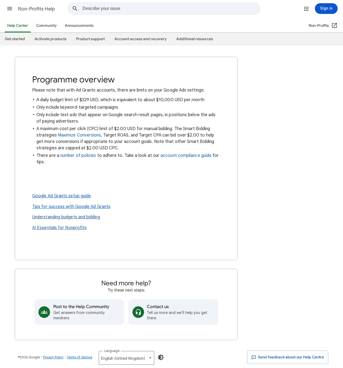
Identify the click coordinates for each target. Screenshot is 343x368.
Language (112, 351)
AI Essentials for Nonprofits (59, 227)
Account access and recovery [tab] (140, 39)
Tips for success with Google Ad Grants (71, 206)
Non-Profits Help (36, 9)
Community (46, 25)
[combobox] (171, 8)
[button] (9, 8)
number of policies (78, 155)
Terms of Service (79, 357)
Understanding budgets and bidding (66, 217)
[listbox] (126, 358)
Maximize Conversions (79, 135)
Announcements (79, 25)
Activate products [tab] (50, 39)
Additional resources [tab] (194, 39)
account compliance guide (186, 155)
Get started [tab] (15, 39)
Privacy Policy (53, 357)
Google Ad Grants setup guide (61, 196)
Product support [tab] (90, 39)
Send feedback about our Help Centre (290, 357)
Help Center (17, 25)
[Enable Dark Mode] (160, 357)
